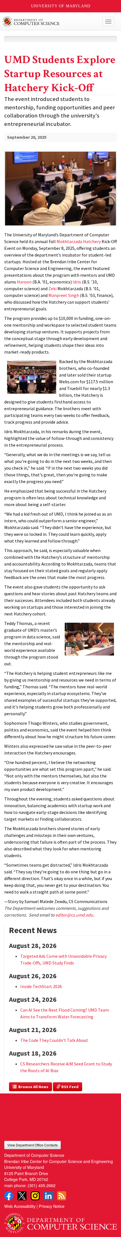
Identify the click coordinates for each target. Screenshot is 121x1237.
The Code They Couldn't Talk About (54, 1040)
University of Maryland (60, 6)
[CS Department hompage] (60, 1221)
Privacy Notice (51, 1206)
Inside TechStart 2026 (41, 986)
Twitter (21, 1195)
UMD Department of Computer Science (48, 22)
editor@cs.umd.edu (74, 915)
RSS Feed (69, 1086)
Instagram (35, 1195)
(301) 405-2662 (41, 1185)
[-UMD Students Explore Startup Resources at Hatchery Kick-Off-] (60, 179)
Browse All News (32, 1086)
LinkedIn (48, 1195)
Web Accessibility (19, 1206)
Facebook (8, 1195)
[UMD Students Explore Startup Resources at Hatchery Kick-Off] (60, 226)
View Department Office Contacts (32, 1145)
